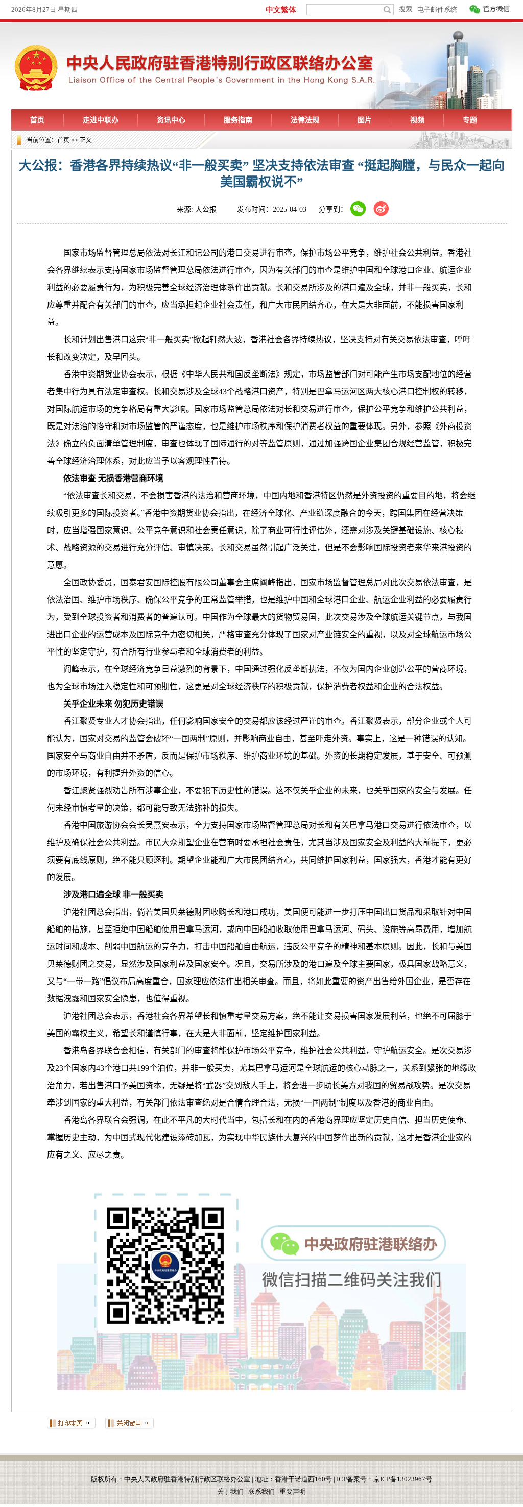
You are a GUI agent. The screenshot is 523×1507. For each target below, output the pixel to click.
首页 (63, 140)
